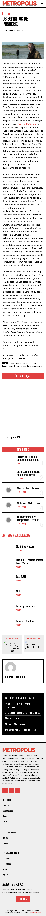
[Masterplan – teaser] (8, 490)
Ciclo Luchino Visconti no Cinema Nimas (28, 473)
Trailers (21, 492)
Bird (18, 591)
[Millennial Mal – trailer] (8, 504)
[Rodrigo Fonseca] (10, 667)
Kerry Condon (21, 366)
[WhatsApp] (21, 36)
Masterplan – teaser (28, 488)
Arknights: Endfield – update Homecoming (28, 458)
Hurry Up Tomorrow (25, 606)
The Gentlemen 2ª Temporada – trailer (28, 518)
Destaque (19, 551)
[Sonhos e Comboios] (8, 623)
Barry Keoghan (15, 363)
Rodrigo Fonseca (8, 30)
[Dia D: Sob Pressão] (8, 548)
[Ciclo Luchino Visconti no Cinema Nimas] (8, 474)
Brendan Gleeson (29, 363)
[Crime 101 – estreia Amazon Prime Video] (8, 563)
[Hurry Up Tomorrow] (8, 608)
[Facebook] (4, 36)
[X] (10, 36)
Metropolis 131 (12, 437)
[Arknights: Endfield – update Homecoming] (8, 459)
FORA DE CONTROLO (35, 645)
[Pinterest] (16, 36)
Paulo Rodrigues (34, 912)
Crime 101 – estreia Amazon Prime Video (30, 561)
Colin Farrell (8, 366)
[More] (27, 36)
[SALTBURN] (8, 578)
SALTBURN (21, 576)
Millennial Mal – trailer (29, 503)
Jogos (20, 463)
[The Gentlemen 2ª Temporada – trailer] (8, 520)
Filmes (20, 479)
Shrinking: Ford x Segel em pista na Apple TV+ (14, 647)
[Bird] (8, 593)
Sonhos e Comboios (25, 621)
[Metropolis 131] (23, 408)
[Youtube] (17, 790)
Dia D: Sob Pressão (25, 546)
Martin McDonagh (27, 124)
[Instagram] (11, 790)
